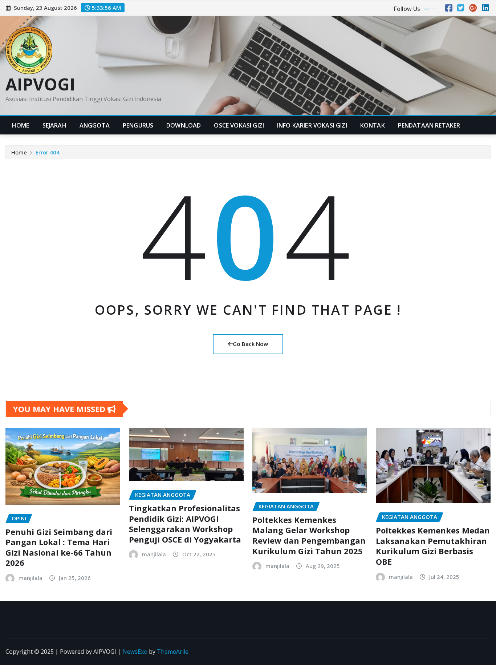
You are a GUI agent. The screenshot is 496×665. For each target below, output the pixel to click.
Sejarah (54, 125)
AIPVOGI (40, 84)
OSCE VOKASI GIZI (239, 125)
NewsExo (134, 652)
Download (183, 125)
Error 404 (48, 152)
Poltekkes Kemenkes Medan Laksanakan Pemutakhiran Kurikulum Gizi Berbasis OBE (433, 546)
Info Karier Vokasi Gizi (312, 125)
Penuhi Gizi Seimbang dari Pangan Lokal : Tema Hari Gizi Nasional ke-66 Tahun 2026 (58, 547)
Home (20, 125)
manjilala (30, 577)
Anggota (95, 125)
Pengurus (138, 125)
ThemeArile (172, 652)
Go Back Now (250, 343)
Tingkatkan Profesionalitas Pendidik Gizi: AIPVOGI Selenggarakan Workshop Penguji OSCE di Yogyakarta (185, 524)
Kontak (372, 125)
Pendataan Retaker (429, 125)
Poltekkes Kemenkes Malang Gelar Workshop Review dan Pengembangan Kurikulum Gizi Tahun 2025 (309, 535)
